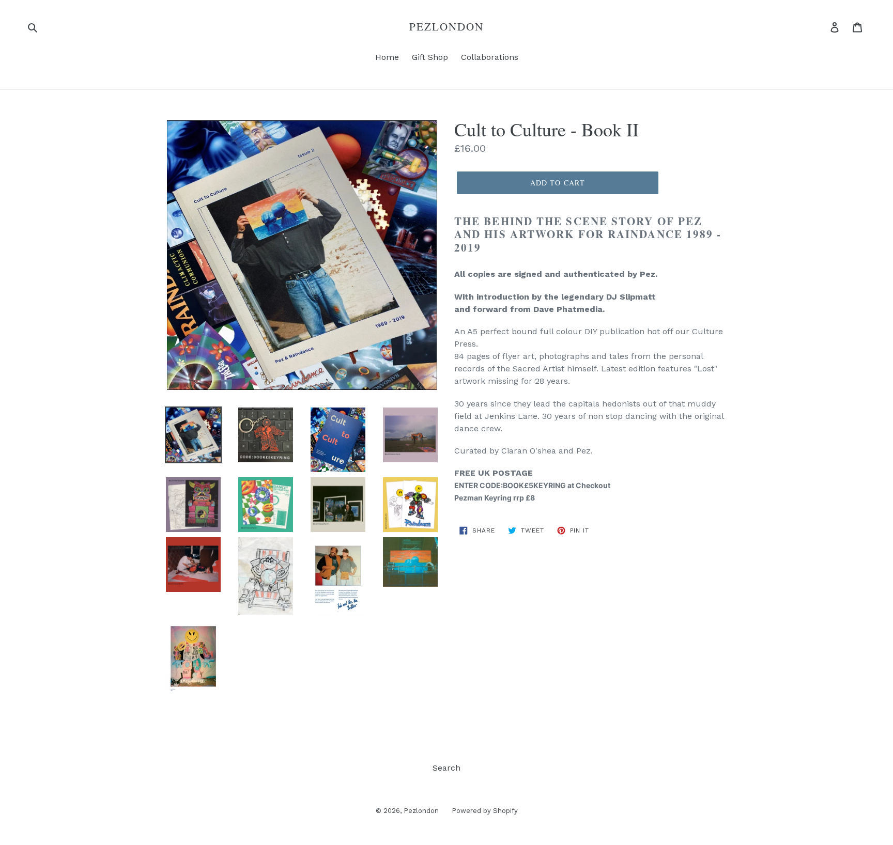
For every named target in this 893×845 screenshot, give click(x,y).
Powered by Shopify (485, 811)
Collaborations (489, 57)
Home (387, 57)
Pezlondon (446, 26)
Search (446, 768)
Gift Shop (430, 57)
